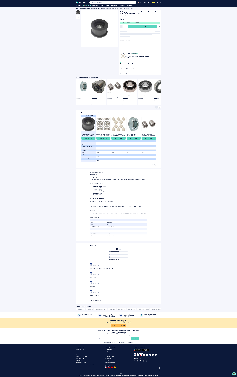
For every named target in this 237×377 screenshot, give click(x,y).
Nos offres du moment (109, 356)
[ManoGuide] (234, 374)
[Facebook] (138, 361)
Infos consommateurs (142, 375)
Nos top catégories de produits (111, 351)
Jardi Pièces (126, 73)
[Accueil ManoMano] (81, 2)
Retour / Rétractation (80, 351)
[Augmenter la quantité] (126, 26)
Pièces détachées (87, 8)
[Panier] (160, 2)
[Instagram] (144, 361)
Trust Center (118, 375)
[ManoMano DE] (112, 367)
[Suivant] (159, 107)
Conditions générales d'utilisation (129, 375)
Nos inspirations (108, 358)
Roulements (93, 8)
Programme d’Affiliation (81, 362)
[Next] (154, 164)
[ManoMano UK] (109, 367)
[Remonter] (159, 368)
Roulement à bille (99, 8)
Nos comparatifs (108, 353)
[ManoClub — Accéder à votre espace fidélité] (154, 2)
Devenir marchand (80, 358)
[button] (140, 55)
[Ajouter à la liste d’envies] (159, 26)
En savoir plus (130, 342)
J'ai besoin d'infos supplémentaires (128, 68)
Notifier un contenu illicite (81, 356)
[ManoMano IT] (106, 367)
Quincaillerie (81, 8)
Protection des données (110, 375)
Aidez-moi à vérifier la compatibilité (128, 66)
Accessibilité (155, 375)
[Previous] (151, 164)
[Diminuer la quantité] (121, 26)
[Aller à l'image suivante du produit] (115, 28)
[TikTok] (147, 361)
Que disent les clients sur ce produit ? (147, 66)
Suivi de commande (80, 349)
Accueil (77, 8)
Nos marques (107, 354)
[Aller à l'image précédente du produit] (83, 28)
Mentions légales (100, 375)
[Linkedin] (135, 361)
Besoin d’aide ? (79, 353)
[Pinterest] (141, 361)
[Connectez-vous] (157, 2)
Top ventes (107, 360)
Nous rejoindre (79, 360)
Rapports (150, 375)
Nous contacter (79, 354)
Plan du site (93, 375)
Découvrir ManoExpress (110, 362)
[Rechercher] (91, 2)
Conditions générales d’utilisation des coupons (85, 364)
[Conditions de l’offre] (159, 23)
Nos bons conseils (108, 349)
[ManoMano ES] (115, 367)
